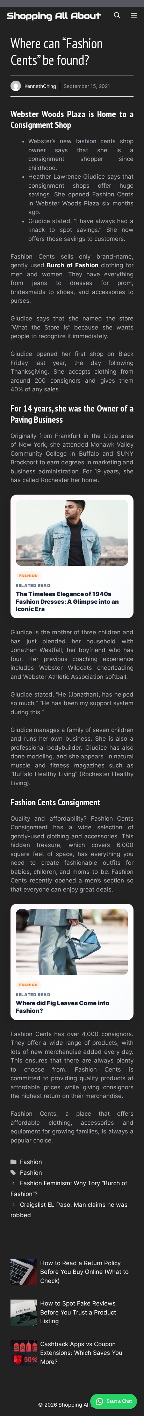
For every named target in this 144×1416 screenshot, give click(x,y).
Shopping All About (54, 15)
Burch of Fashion (72, 265)
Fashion (31, 1161)
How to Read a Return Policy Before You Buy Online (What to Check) (84, 1272)
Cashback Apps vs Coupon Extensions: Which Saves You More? (81, 1353)
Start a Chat (119, 1401)
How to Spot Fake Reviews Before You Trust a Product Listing (78, 1312)
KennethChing (40, 86)
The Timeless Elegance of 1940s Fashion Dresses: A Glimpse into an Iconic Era (67, 602)
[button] (117, 15)
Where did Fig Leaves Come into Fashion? (62, 1007)
